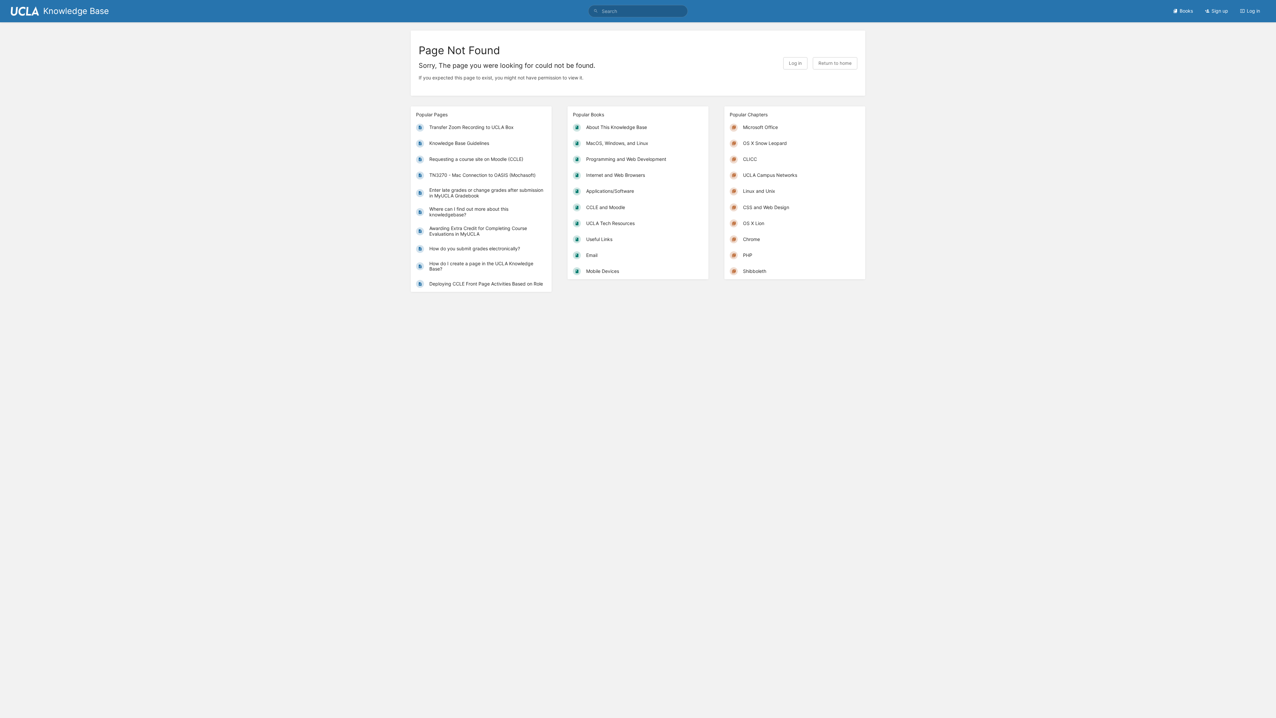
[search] (638, 11)
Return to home (835, 63)
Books (1186, 11)
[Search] (595, 11)
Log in (1253, 11)
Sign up (1220, 11)
